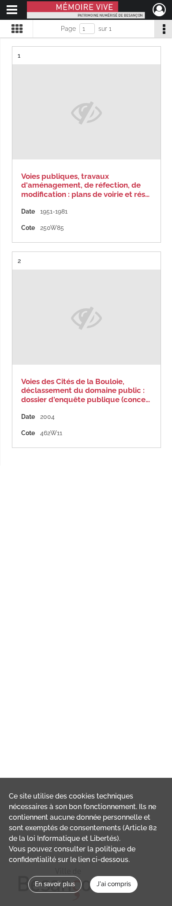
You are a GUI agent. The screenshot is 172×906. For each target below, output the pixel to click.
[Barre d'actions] (163, 28)
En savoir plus (55, 884)
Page (68, 28)
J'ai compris (114, 884)
